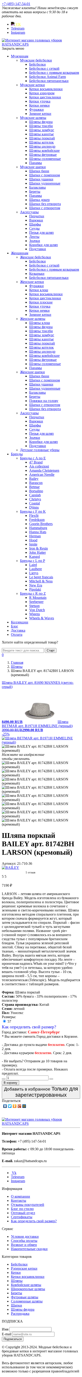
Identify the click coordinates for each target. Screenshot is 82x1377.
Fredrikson (37, 520)
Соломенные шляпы (27, 1301)
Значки (34, 241)
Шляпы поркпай (42, 138)
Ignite (33, 544)
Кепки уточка (39, 101)
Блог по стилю (22, 1209)
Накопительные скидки (29, 1249)
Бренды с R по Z (33, 593)
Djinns (34, 507)
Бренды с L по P (32, 561)
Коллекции (19, 622)
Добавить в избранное (41, 1092)
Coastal (34, 503)
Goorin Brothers (41, 524)
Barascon (36, 483)
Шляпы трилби (41, 126)
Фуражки (36, 109)
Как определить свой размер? (29, 1026)
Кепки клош (38, 290)
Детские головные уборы (39, 450)
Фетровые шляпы (24, 1297)
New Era (35, 585)
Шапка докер (39, 200)
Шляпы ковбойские (44, 150)
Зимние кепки (40, 114)
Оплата (16, 634)
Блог (14, 626)
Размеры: (9, 1017)
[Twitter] (10, 1106)
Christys (35, 499)
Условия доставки (25, 1236)
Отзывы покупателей (27, 1205)
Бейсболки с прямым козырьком (54, 73)
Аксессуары (29, 212)
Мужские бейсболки (36, 60)
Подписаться (13, 1339)
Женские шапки (32, 372)
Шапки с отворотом (44, 208)
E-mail (6, 1334)
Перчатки (36, 216)
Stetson (34, 606)
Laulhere (35, 569)
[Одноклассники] (14, 1106)
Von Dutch (37, 610)
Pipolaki (35, 589)
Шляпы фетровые (43, 155)
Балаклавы (37, 187)
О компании (20, 1196)
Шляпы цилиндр (42, 146)
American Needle (41, 474)
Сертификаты (21, 1217)
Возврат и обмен (24, 1245)
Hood (33, 540)
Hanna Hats (37, 532)
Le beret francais (41, 577)
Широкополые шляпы (28, 1289)
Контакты (18, 1200)
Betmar (34, 487)
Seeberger (36, 602)
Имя (5, 1329)
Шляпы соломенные (45, 159)
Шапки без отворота (45, 204)
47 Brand (36, 462)
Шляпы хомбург (41, 130)
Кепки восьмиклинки (46, 89)
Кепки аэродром (41, 93)
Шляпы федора (41, 122)
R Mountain (37, 598)
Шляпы (17, 1281)
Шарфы (35, 224)
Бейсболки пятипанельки (49, 81)
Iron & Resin (38, 548)
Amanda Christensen (44, 470)
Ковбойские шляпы (26, 1285)
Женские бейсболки (35, 257)
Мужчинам (19, 56)
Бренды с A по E (33, 458)
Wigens (34, 614)
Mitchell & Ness (41, 581)
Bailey (33, 479)
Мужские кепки (32, 85)
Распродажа (20, 1313)
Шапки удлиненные (44, 183)
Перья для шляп (41, 232)
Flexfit (33, 515)
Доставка (18, 630)
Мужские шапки (33, 167)
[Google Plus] (19, 1106)
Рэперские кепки (24, 1268)
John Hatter (37, 552)
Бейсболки (37, 64)
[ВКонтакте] (5, 1106)
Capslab (35, 495)
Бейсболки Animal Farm (47, 77)
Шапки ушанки (41, 179)
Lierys (33, 573)
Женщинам (19, 253)
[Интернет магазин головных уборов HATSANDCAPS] (41, 44)
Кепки (16, 1272)
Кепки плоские (41, 302)
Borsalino (36, 491)
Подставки (37, 249)
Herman (35, 536)
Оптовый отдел (23, 1213)
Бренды (17, 454)
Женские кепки (32, 282)
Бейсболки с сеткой (44, 68)
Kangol (34, 557)
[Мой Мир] (24, 1106)
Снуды (34, 228)
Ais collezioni (39, 466)
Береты (34, 191)
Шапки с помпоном (44, 175)
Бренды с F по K (33, 511)
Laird (33, 565)
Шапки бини (39, 171)
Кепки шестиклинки (45, 97)
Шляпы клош (39, 323)
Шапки (16, 1305)
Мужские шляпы (33, 118)
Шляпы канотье (41, 134)
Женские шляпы (32, 319)
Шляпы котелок (41, 142)
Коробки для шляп (43, 245)
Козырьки (36, 273)
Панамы (35, 163)
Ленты (34, 237)
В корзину (10, 1082)
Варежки (36, 220)
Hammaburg (38, 528)
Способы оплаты (24, 1241)
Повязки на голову (43, 401)
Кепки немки (39, 105)
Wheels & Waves (41, 618)
